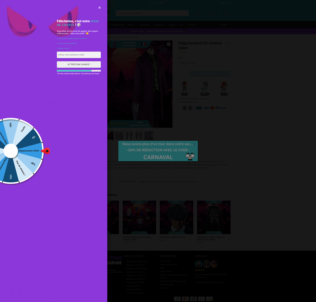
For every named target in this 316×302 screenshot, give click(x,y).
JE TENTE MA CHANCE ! (78, 64)
